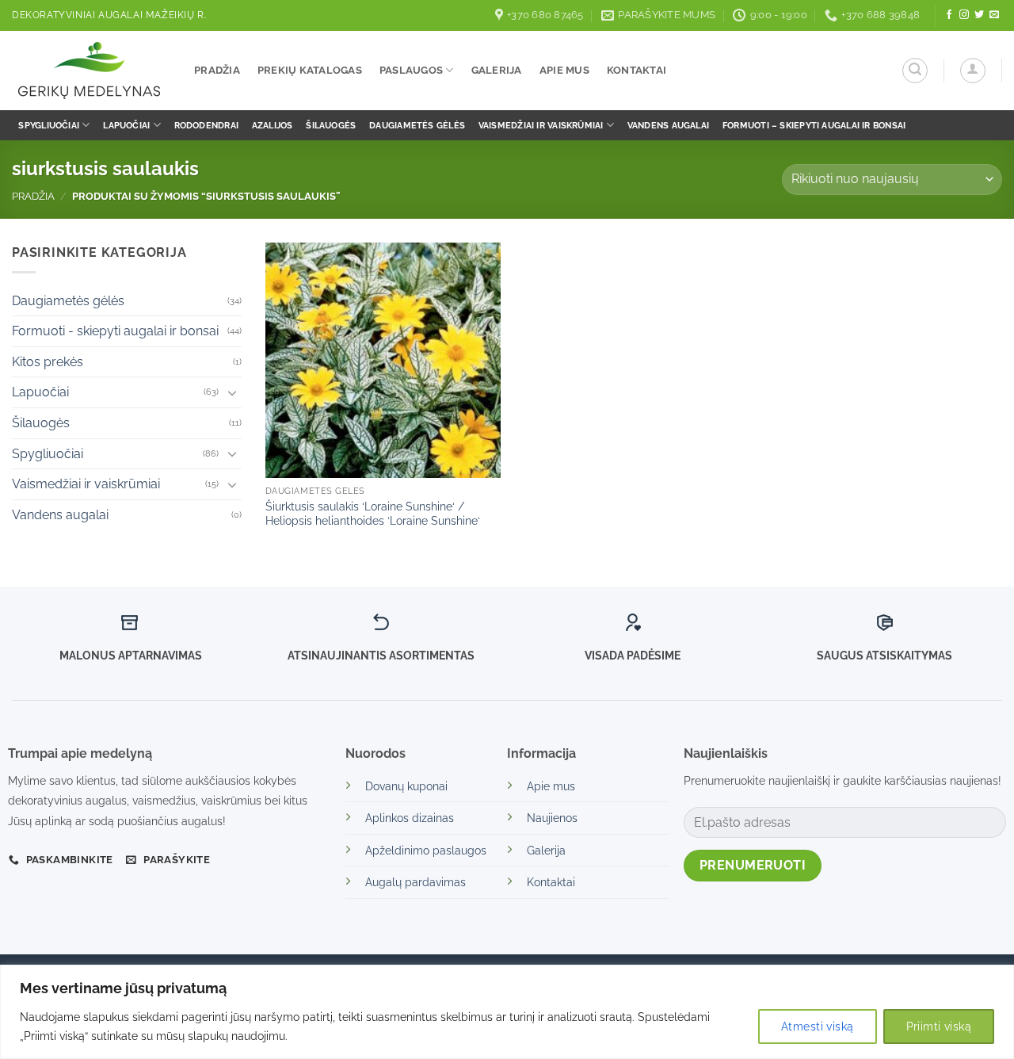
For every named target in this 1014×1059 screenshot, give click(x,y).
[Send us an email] (994, 15)
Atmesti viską (817, 1026)
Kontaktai (636, 70)
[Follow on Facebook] (949, 15)
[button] (915, 70)
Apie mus (564, 70)
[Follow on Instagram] (964, 15)
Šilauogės (331, 125)
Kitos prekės (47, 361)
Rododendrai (206, 125)
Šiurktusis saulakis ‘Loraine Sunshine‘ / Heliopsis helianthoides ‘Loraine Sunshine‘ (372, 513)
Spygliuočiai (48, 125)
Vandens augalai (668, 125)
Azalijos (272, 125)
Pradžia (217, 70)
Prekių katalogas (309, 70)
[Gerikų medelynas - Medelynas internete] (91, 70)
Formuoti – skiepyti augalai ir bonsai (813, 125)
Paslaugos (411, 70)
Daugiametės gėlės (417, 125)
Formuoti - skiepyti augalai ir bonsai (115, 330)
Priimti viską (938, 1026)
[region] (507, 1012)
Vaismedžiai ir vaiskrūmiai (541, 125)
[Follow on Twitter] (979, 15)
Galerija (496, 70)
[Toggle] (232, 392)
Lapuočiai (126, 125)
